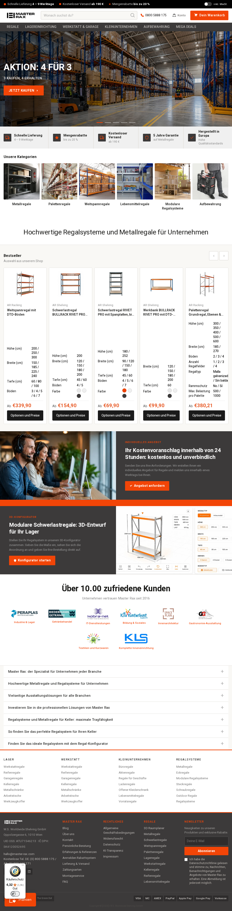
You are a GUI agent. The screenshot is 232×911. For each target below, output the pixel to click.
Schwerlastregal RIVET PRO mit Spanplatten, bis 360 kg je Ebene (116, 312)
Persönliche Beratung (77, 846)
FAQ (65, 881)
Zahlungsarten (72, 869)
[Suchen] (132, 15)
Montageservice (73, 876)
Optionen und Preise (25, 415)
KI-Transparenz (113, 850)
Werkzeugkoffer (14, 801)
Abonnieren (206, 851)
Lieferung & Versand (76, 864)
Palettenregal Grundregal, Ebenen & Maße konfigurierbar (205, 312)
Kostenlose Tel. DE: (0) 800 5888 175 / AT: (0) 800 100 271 (30, 861)
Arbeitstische (12, 796)
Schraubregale (185, 790)
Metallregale (184, 767)
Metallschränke (14, 790)
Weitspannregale (155, 846)
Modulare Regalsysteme (192, 778)
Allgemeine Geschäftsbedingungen (119, 830)
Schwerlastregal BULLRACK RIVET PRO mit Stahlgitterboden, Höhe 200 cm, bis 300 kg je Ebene (70, 312)
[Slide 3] (116, 122)
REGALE (13, 26)
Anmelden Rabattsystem (79, 858)
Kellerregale (11, 784)
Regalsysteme (185, 801)
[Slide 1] (100, 122)
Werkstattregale (14, 767)
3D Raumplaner (154, 828)
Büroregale (126, 767)
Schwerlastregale (155, 840)
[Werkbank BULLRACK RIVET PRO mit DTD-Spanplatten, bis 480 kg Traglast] (161, 284)
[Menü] (23, 866)
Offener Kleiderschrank (134, 790)
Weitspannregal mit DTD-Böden (21, 312)
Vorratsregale (127, 801)
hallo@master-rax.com (19, 854)
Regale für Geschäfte (132, 778)
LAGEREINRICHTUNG (40, 26)
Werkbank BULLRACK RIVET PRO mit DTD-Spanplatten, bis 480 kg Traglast (160, 312)
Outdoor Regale (186, 796)
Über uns (68, 834)
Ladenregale (127, 784)
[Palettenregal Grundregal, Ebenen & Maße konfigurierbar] (207, 284)
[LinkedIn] (29, 871)
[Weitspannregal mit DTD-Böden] (25, 284)
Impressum (110, 856)
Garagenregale (13, 778)
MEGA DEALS (186, 26)
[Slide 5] (132, 122)
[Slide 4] (124, 122)
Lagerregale (152, 858)
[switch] (15, 893)
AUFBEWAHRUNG (157, 26)
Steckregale (184, 784)
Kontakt (68, 840)
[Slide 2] (108, 122)
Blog (66, 828)
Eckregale (182, 772)
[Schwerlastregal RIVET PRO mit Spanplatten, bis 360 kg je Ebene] (116, 284)
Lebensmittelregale (131, 796)
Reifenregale (12, 772)
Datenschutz (111, 844)
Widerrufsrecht (113, 838)
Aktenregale (127, 772)
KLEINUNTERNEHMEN (121, 26)
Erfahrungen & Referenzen (80, 852)
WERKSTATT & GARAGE (81, 26)
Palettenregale (153, 852)
